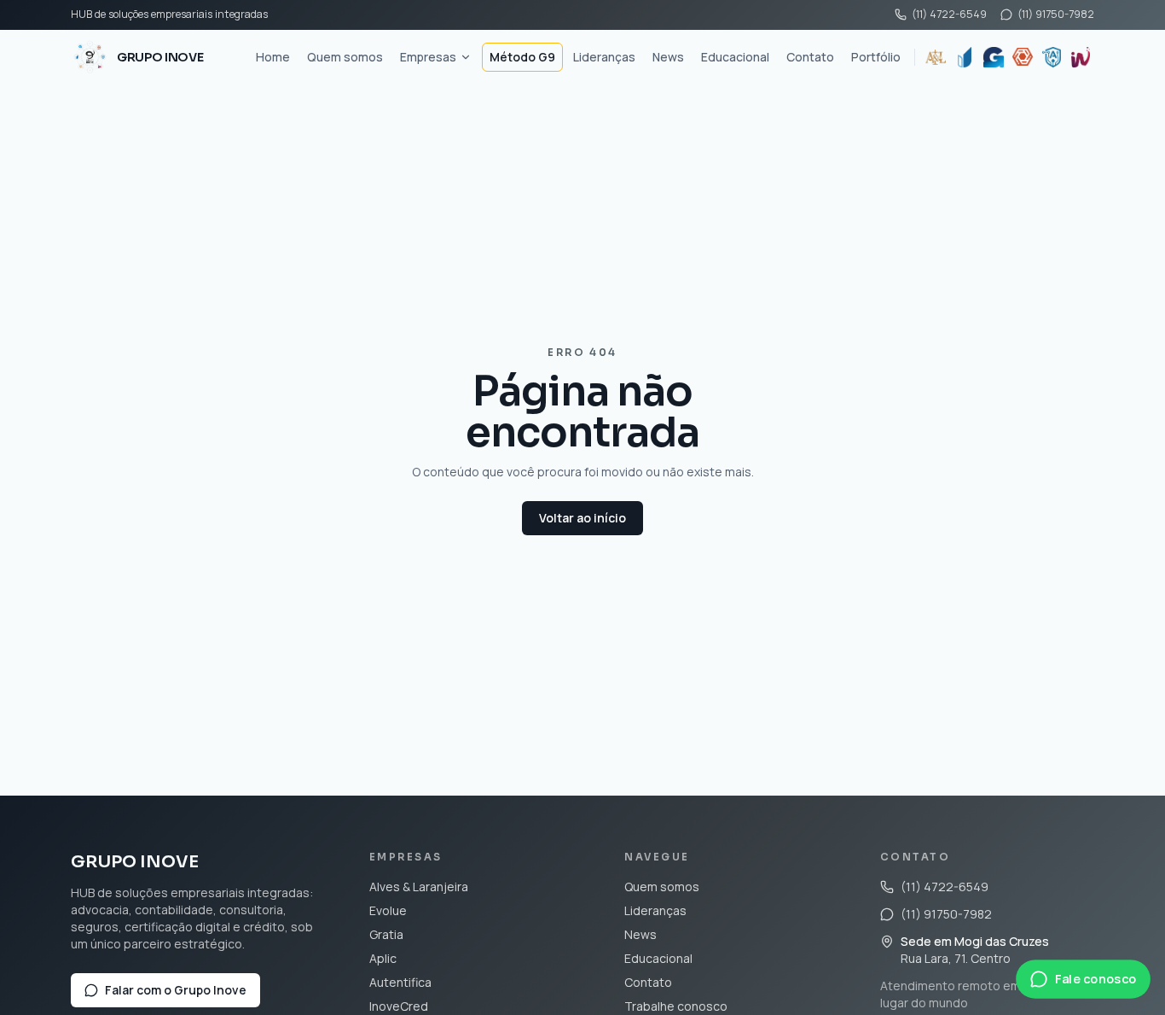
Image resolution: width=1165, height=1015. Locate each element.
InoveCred (398, 1006)
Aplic (383, 958)
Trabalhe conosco (675, 1006)
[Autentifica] (1051, 57)
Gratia (386, 934)
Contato (810, 57)
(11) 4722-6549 (949, 14)
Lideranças (604, 57)
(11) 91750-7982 (1055, 14)
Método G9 (522, 57)
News (668, 57)
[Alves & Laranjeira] (935, 57)
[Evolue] (964, 57)
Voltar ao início (582, 518)
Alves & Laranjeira (418, 886)
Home (273, 57)
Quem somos (345, 57)
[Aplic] (1022, 57)
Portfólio (876, 57)
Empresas (428, 57)
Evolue (388, 910)
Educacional (735, 57)
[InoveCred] (1080, 57)
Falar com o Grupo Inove (175, 990)
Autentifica (400, 982)
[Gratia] (993, 57)
